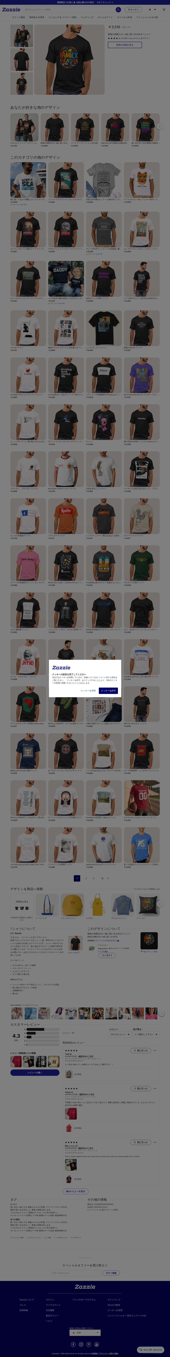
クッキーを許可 (108, 690)
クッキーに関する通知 (106, 677)
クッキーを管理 (88, 690)
